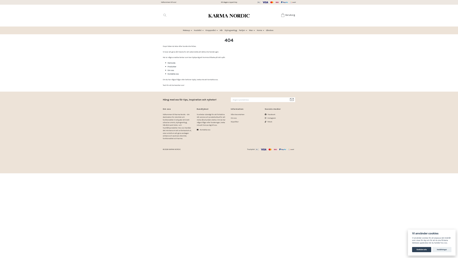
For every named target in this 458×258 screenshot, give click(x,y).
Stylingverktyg (231, 30)
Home (259, 30)
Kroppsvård (211, 30)
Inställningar (442, 249)
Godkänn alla (421, 249)
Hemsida (171, 63)
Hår (221, 30)
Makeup (186, 30)
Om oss (171, 70)
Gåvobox (269, 30)
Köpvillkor (235, 122)
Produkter (172, 66)
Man (251, 30)
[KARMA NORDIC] (229, 16)
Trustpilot (251, 149)
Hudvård (197, 30)
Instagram (271, 118)
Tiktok (269, 122)
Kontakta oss (173, 74)
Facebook (271, 114)
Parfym (242, 30)
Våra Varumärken (237, 114)
